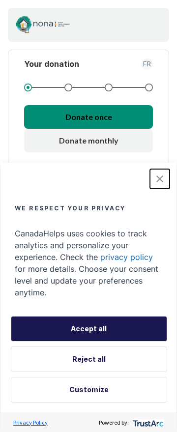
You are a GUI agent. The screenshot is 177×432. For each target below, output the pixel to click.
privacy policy (126, 257)
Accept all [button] (89, 328)
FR (147, 63)
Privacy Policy (30, 422)
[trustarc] (147, 422)
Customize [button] (89, 389)
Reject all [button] (89, 359)
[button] (160, 179)
